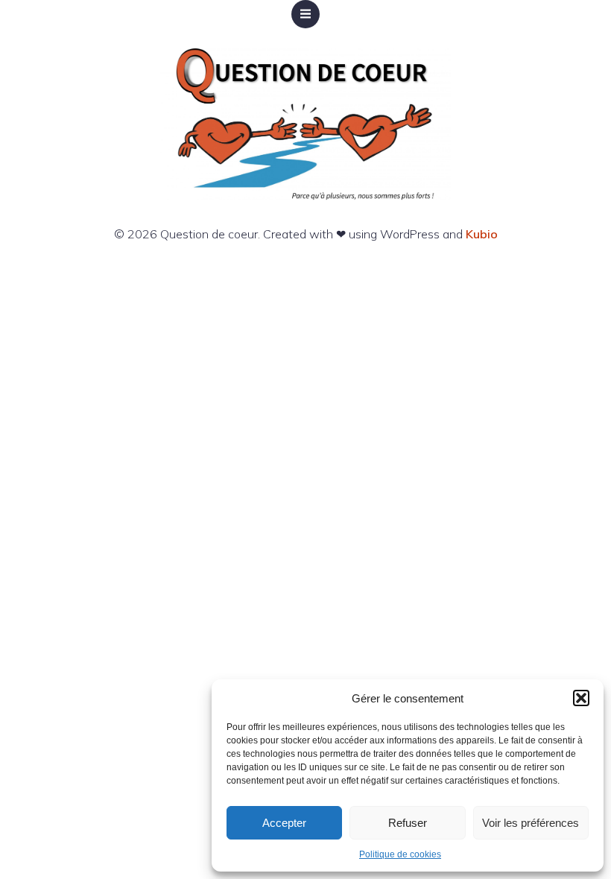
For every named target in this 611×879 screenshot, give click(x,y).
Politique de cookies (400, 854)
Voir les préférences (530, 822)
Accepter (284, 822)
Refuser (407, 822)
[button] (581, 698)
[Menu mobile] (305, 14)
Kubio (482, 233)
